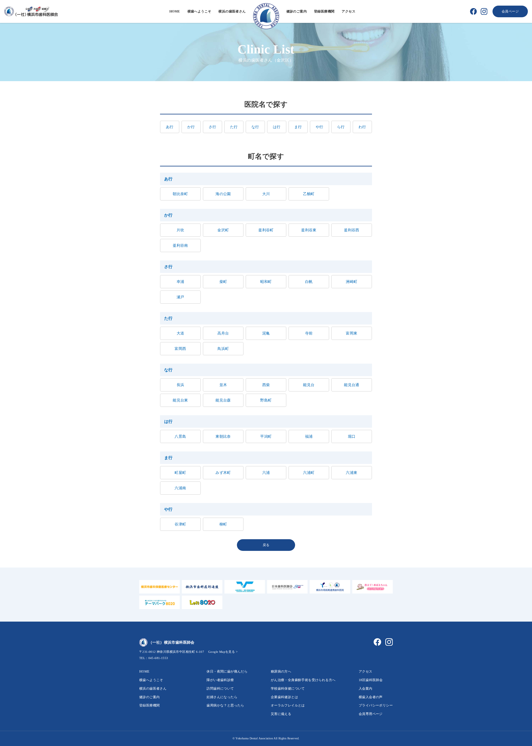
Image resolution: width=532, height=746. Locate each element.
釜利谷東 (308, 230)
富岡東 (351, 333)
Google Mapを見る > (223, 651)
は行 (277, 127)
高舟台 (223, 333)
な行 (255, 127)
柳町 (223, 524)
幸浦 (180, 282)
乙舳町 (308, 194)
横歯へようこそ (199, 11)
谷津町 (180, 524)
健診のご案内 (296, 11)
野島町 (266, 400)
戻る (266, 545)
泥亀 (266, 333)
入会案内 (365, 688)
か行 (191, 127)
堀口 (352, 436)
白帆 (309, 282)
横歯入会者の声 (371, 697)
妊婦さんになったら (222, 697)
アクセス (348, 11)
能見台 (308, 385)
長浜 (180, 385)
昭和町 (266, 282)
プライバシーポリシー (376, 705)
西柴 (266, 385)
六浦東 (351, 473)
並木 (223, 385)
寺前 (309, 333)
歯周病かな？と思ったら (225, 705)
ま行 (298, 127)
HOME (174, 11)
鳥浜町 (223, 349)
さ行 (212, 127)
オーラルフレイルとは (288, 705)
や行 (319, 127)
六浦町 (308, 473)
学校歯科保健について (288, 688)
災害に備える (281, 714)
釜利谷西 (351, 230)
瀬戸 (180, 297)
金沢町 (223, 230)
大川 (266, 194)
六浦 (266, 473)
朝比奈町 (180, 194)
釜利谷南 (180, 245)
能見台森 (223, 400)
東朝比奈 (223, 436)
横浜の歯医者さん (232, 11)
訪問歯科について (220, 688)
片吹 (180, 230)
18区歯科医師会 (371, 680)
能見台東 (180, 400)
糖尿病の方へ (281, 671)
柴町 (223, 282)
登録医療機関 (324, 11)
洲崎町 (351, 282)
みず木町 (223, 473)
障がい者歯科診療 (220, 680)
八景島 (180, 436)
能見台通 (351, 385)
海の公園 (223, 194)
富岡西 (180, 349)
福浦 (309, 436)
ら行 (341, 127)
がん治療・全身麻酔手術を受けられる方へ (303, 680)
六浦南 (180, 488)
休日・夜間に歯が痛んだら (227, 671)
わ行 (362, 127)
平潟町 (266, 436)
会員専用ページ (371, 714)
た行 (234, 127)
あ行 (170, 127)
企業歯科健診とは (284, 697)
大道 (180, 333)
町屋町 (180, 473)
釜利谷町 (266, 230)
